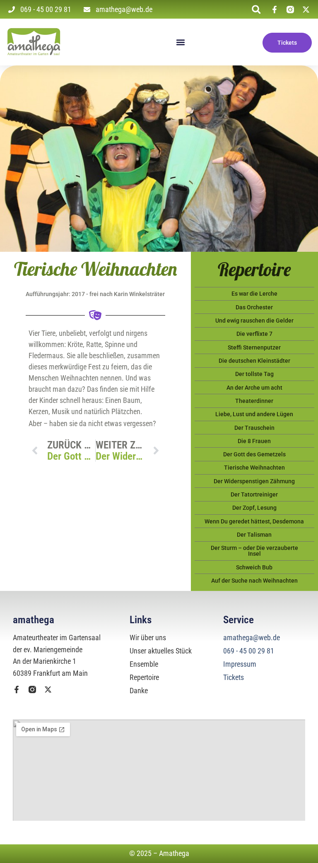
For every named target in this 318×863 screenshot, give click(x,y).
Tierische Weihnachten (254, 467)
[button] (256, 9)
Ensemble (144, 664)
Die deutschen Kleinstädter (254, 360)
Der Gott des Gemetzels (254, 454)
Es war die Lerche (254, 293)
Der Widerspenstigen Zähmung (254, 481)
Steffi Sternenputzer (254, 347)
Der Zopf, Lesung (254, 507)
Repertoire (144, 677)
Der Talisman (254, 534)
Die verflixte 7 (254, 333)
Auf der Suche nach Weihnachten (254, 580)
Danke (139, 690)
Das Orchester (254, 307)
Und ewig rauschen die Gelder (254, 320)
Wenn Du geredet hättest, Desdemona (254, 521)
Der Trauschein (254, 427)
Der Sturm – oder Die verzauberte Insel (254, 551)
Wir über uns (148, 637)
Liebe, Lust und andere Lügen (254, 414)
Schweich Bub (254, 567)
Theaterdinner (254, 401)
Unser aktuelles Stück (161, 650)
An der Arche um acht (254, 387)
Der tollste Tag (254, 374)
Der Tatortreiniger (254, 494)
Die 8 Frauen (254, 441)
